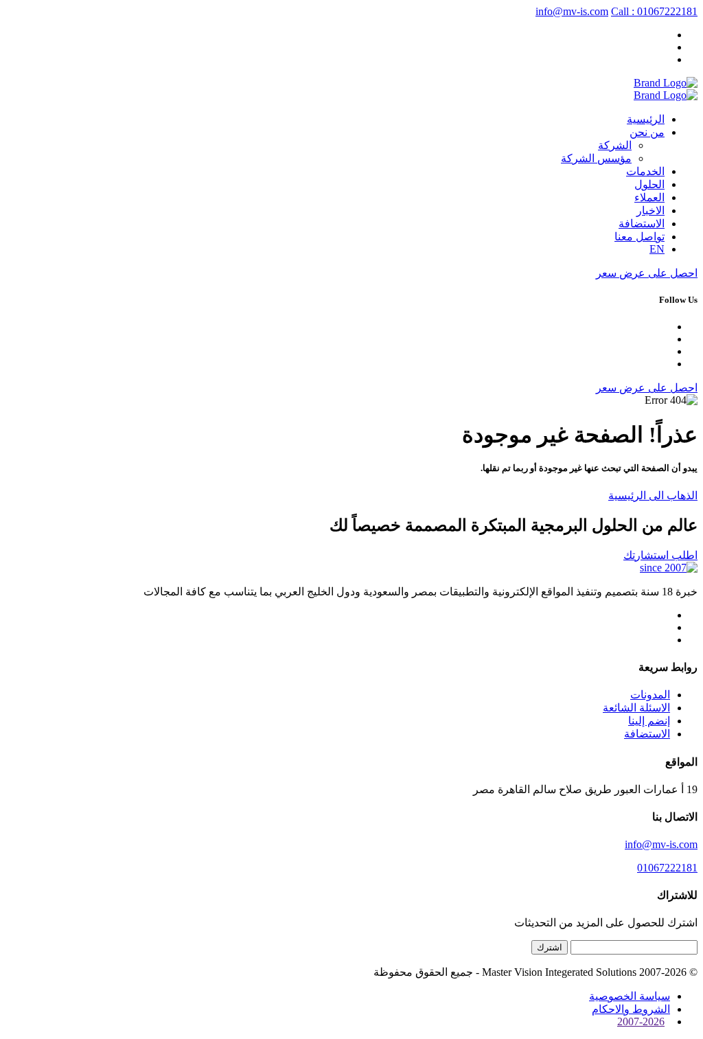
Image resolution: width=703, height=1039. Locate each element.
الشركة (615, 145)
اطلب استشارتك (660, 555)
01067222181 (667, 868)
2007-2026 (641, 1021)
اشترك (549, 947)
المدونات (650, 694)
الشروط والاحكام (631, 1009)
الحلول (649, 184)
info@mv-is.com (571, 11)
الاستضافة (642, 223)
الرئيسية (646, 119)
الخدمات (645, 171)
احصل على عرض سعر (647, 273)
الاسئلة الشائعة (636, 707)
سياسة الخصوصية (629, 996)
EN (657, 249)
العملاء (649, 197)
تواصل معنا (639, 236)
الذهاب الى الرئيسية (653, 495)
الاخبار (650, 210)
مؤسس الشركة (596, 158)
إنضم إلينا (649, 721)
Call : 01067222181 (654, 11)
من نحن (647, 132)
